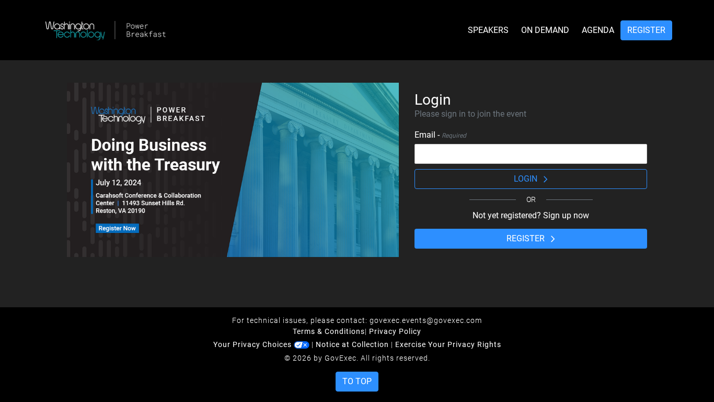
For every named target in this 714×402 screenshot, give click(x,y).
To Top (357, 381)
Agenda (598, 30)
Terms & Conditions (329, 331)
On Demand (545, 30)
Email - (440, 135)
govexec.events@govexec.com (426, 320)
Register (646, 30)
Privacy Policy (395, 331)
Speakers (488, 30)
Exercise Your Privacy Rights (448, 344)
